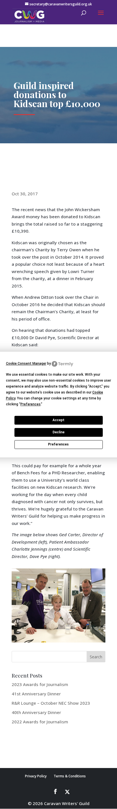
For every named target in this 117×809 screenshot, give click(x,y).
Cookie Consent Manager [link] (26, 363)
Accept (58, 420)
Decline (58, 432)
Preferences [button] (30, 404)
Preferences (58, 444)
